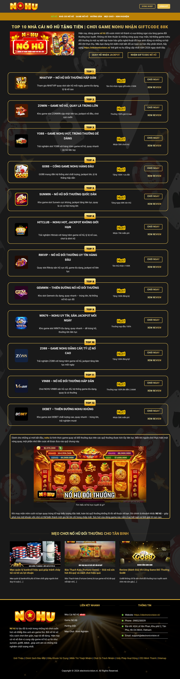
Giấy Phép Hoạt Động (127, 658)
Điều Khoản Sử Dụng (57, 658)
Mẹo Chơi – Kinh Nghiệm (116, 16)
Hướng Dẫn (96, 16)
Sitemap (162, 658)
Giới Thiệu (19, 658)
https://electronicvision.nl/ (147, 615)
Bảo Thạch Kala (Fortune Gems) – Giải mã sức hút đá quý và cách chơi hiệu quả (90, 571)
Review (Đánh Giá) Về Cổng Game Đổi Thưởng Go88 (144, 571)
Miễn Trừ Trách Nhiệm (81, 658)
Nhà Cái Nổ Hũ (66, 16)
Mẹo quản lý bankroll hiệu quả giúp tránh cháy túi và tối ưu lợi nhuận (35, 571)
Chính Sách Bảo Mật (35, 658)
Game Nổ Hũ (82, 16)
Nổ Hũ (54, 16)
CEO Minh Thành (147, 658)
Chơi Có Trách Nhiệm (104, 658)
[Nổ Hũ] (24, 6)
